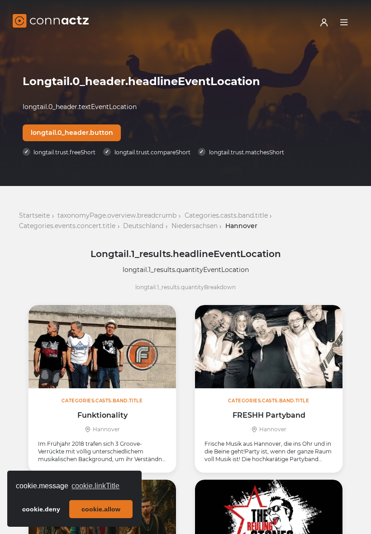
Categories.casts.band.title (226, 215)
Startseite (34, 215)
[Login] (324, 22)
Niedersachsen (194, 226)
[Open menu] (344, 22)
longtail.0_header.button (72, 133)
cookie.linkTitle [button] (95, 486)
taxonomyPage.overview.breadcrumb (116, 215)
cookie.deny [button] (41, 509)
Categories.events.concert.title (67, 226)
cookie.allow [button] (100, 509)
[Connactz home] (51, 22)
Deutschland (143, 226)
